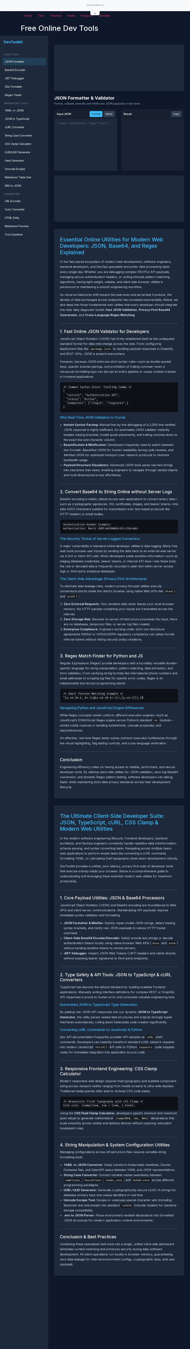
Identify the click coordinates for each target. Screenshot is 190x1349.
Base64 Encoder (15, 69)
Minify (109, 114)
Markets (104, 15)
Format (96, 114)
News (71, 15)
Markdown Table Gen (18, 177)
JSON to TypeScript (17, 118)
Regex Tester (13, 95)
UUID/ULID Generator (17, 152)
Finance (55, 15)
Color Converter (15, 209)
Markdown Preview (17, 226)
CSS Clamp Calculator (18, 143)
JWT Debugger (14, 78)
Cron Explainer (14, 234)
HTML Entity (12, 217)
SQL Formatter (13, 86)
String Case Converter (18, 135)
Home (28, 15)
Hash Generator (14, 160)
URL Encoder (13, 201)
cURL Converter (14, 127)
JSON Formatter (14, 61)
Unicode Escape (15, 168)
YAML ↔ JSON (14, 110)
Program (87, 15)
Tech (41, 15)
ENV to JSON (13, 185)
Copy (176, 114)
